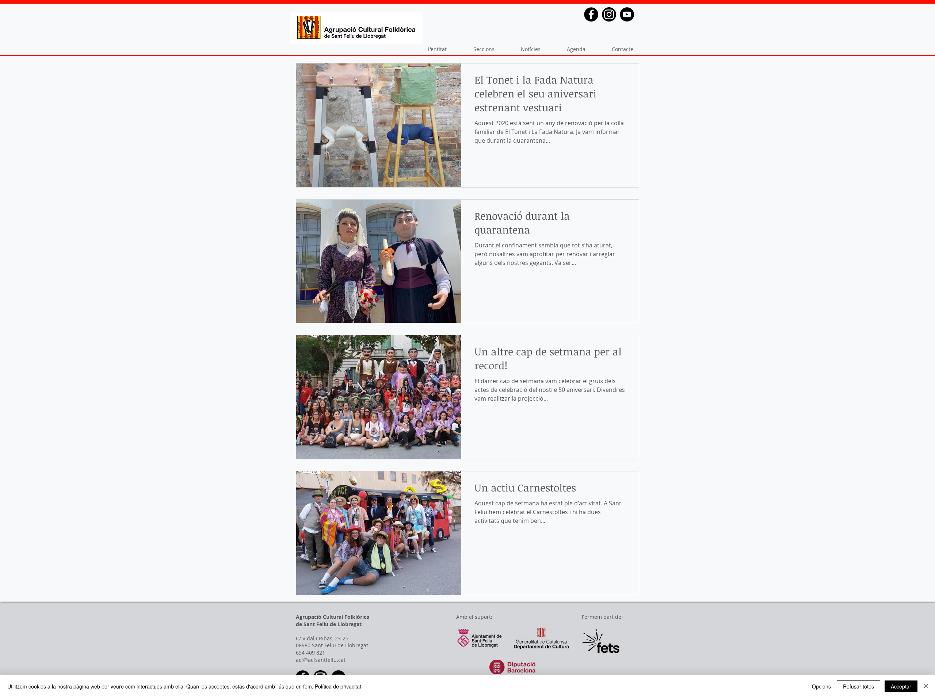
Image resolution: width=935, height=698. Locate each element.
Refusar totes (858, 686)
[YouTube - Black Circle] (627, 14)
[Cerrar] (926, 686)
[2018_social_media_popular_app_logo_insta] (609, 14)
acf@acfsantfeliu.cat (321, 659)
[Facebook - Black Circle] (591, 14)
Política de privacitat (338, 686)
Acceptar (901, 686)
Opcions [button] (821, 686)
